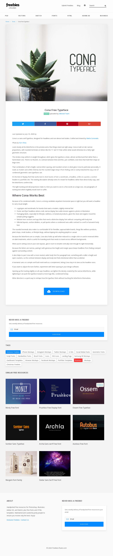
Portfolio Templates (65, 360)
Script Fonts (11, 356)
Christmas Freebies (13, 364)
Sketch (39, 16)
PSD (6, 16)
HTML (69, 16)
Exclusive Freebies (13, 352)
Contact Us (25, 520)
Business (104, 16)
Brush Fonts (38, 356)
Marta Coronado (92, 138)
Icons (47, 356)
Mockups (87, 360)
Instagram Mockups (44, 352)
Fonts (54, 16)
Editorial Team (64, 114)
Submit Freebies (67, 5)
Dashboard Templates (15, 360)
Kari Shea (22, 143)
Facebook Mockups (48, 360)
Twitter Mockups (60, 352)
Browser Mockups (31, 360)
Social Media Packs (83, 352)
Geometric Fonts (99, 352)
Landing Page (67, 356)
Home (7, 21)
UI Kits (71, 352)
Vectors (21, 16)
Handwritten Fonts (24, 356)
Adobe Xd (86, 16)
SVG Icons (55, 356)
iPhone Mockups (28, 352)
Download (59, 291)
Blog (78, 5)
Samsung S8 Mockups (82, 356)
